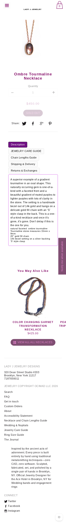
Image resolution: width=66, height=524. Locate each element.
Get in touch (11, 401)
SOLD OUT (33, 113)
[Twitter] (24, 123)
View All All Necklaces (34, 342)
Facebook (13, 506)
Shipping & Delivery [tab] (23, 164)
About (7, 411)
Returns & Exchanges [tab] (24, 170)
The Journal (11, 439)
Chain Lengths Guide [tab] (24, 157)
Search (8, 392)
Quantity (33, 86)
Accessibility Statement (18, 415)
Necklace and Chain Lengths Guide (25, 420)
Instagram (13, 510)
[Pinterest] (50, 123)
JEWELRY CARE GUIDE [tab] (26, 151)
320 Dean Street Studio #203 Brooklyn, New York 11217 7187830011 (21, 375)
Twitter (11, 501)
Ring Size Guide (14, 434)
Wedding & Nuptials (16, 425)
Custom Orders (13, 406)
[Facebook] (33, 123)
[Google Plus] (41, 123)
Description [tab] (18, 144)
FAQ (7, 396)
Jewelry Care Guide (16, 430)
